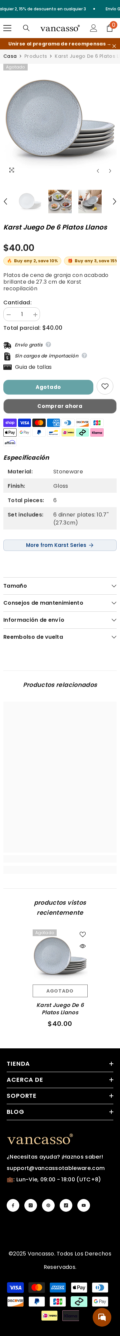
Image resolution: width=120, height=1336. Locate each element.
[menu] (7, 28)
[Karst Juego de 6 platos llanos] (60, 957)
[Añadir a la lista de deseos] (105, 386)
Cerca (114, 46)
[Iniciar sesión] (93, 28)
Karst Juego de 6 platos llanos (60, 1009)
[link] (60, 859)
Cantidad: (17, 302)
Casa (10, 56)
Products (35, 56)
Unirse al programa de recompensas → (59, 43)
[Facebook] (13, 1205)
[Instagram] (30, 1205)
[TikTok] (66, 1205)
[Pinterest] (48, 1205)
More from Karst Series (56, 545)
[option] (60, 120)
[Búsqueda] (26, 28)
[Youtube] (83, 1205)
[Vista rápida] (83, 946)
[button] (98, 171)
